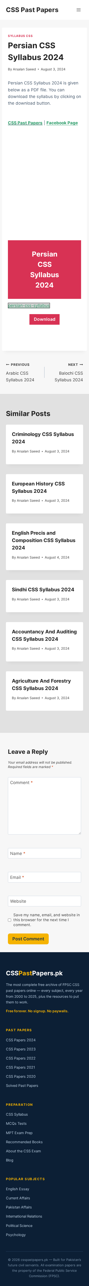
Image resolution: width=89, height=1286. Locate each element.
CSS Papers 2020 (21, 1076)
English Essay (17, 1189)
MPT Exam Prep (19, 1133)
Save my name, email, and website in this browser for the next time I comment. (46, 920)
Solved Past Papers (22, 1085)
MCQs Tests (16, 1123)
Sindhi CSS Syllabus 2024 (43, 590)
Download (44, 319)
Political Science (19, 1225)
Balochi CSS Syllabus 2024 (69, 372)
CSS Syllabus (17, 1114)
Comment (21, 782)
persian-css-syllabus (29, 305)
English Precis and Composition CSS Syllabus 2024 (43, 540)
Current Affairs (18, 1198)
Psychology (16, 1235)
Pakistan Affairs (19, 1207)
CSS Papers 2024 (21, 1040)
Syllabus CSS (20, 36)
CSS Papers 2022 (21, 1058)
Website (18, 901)
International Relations (24, 1216)
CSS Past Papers (25, 122)
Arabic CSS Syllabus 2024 (20, 372)
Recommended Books (24, 1142)
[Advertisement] (44, 178)
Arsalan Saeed (24, 69)
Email (17, 877)
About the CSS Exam (23, 1151)
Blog (9, 1160)
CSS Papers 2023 (21, 1049)
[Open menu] (78, 10)
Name (17, 853)
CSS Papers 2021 (20, 1067)
